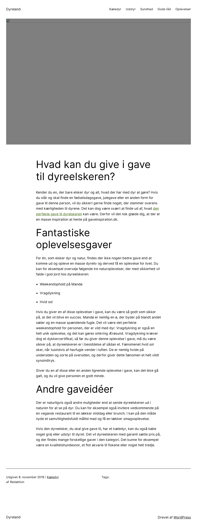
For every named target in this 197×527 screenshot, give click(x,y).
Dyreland (13, 9)
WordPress (182, 517)
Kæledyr (53, 477)
